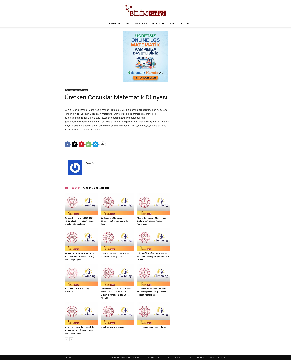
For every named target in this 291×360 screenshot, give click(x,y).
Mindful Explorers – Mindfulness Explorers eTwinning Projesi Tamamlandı (151, 221)
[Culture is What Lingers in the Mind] (153, 313)
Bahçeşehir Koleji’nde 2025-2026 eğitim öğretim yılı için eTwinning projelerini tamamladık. (79, 221)
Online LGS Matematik (120, 357)
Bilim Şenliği (188, 357)
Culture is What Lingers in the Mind (152, 327)
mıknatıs (176, 357)
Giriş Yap (184, 23)
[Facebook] (68, 144)
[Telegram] (95, 144)
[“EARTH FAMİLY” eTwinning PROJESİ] (81, 275)
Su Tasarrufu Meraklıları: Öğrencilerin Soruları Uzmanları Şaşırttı (115, 221)
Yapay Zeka (158, 23)
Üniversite (141, 23)
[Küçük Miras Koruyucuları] (117, 313)
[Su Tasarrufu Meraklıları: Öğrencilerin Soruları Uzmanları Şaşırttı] (117, 204)
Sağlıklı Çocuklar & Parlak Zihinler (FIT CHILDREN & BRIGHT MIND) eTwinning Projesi (80, 256)
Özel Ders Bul (139, 357)
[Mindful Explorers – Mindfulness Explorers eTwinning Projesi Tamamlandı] (153, 204)
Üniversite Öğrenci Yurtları (158, 357)
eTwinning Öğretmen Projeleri (76, 90)
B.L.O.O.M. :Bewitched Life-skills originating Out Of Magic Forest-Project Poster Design (152, 292)
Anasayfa (115, 23)
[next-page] (71, 339)
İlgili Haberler (72, 187)
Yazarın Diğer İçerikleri (96, 187)
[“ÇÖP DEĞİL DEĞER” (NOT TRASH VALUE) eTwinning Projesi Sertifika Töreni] (153, 239)
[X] (75, 144)
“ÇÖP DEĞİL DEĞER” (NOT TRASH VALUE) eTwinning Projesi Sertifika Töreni (153, 256)
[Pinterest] (82, 144)
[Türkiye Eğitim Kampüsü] (145, 10)
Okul (128, 23)
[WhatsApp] (88, 144)
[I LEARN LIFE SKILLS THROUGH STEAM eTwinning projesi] (117, 239)
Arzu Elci (90, 163)
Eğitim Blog (221, 357)
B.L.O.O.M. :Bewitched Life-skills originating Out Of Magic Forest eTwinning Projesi (79, 330)
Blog (172, 23)
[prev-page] (66, 339)
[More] (102, 144)
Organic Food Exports (205, 357)
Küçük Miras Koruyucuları (112, 327)
